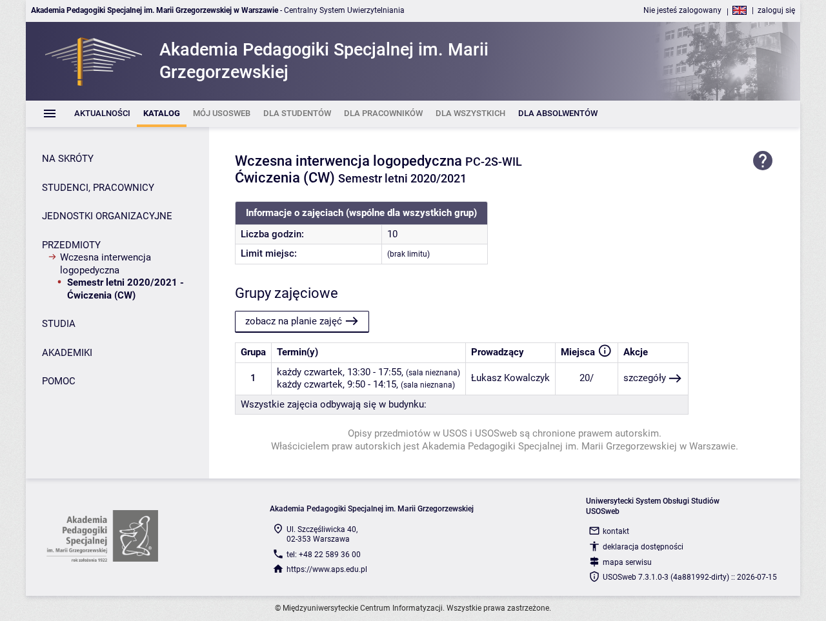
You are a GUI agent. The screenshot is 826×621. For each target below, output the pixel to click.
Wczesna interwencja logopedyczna (105, 263)
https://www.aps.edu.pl (327, 569)
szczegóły (644, 378)
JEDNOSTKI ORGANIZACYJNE (107, 216)
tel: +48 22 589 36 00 (324, 554)
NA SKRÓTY (68, 158)
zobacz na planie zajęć (293, 321)
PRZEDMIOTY (71, 245)
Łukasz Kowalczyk (510, 378)
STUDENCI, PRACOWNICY (98, 187)
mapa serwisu (627, 562)
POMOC (59, 381)
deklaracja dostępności (643, 546)
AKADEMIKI (67, 353)
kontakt (616, 531)
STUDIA (59, 324)
